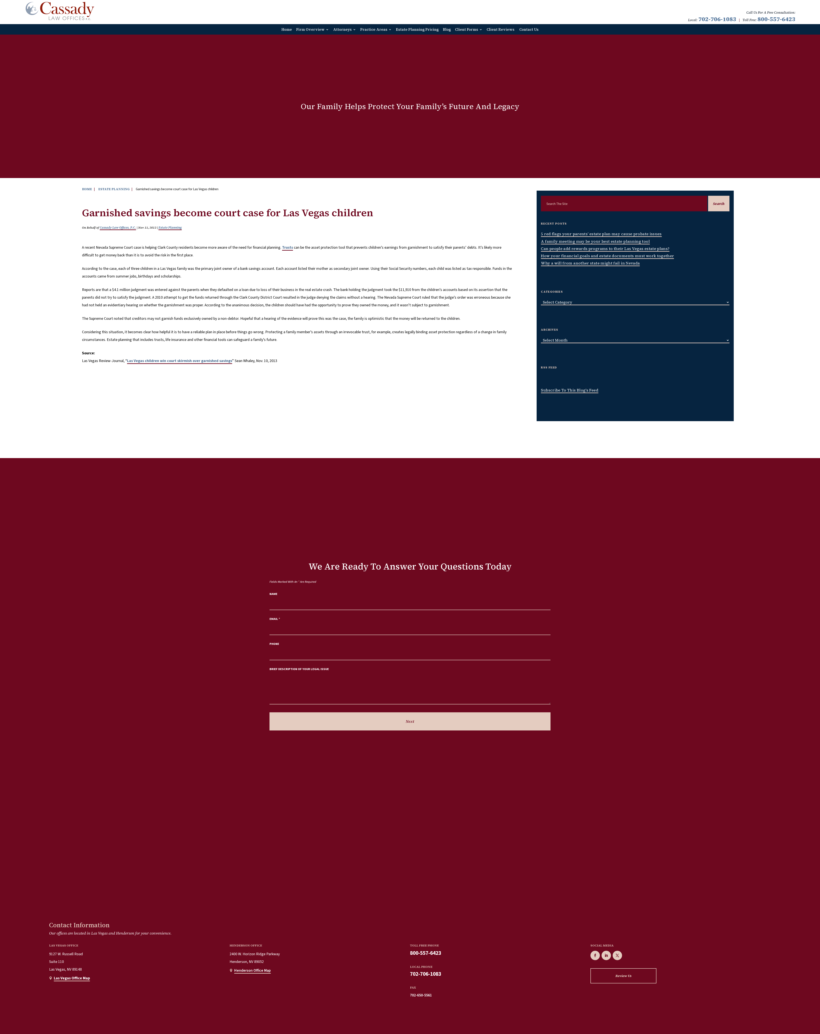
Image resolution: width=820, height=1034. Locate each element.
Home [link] (286, 29)
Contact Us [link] (529, 29)
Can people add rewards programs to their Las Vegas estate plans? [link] (605, 248)
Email (274, 619)
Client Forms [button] (466, 29)
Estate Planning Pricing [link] (417, 29)
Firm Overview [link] (310, 29)
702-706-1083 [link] (717, 19)
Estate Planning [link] (170, 227)
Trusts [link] (287, 247)
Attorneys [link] (342, 29)
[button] (595, 955)
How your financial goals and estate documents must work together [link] (607, 255)
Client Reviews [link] (500, 29)
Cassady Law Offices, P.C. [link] (118, 227)
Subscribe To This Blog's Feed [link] (569, 390)
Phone (274, 644)
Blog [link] (447, 29)
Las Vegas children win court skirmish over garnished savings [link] (179, 361)
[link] (60, 11)
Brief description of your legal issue (299, 669)
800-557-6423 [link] (776, 19)
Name (273, 594)
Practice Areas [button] (373, 29)
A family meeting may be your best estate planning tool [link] (595, 241)
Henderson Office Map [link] (252, 970)
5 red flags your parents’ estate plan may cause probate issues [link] (601, 234)
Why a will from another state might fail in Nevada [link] (590, 263)
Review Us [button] (623, 975)
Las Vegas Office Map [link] (72, 978)
